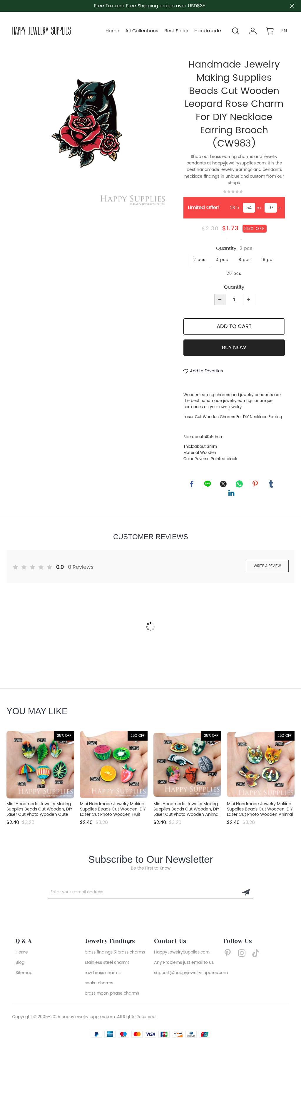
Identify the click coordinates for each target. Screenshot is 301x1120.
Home (112, 31)
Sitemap (24, 972)
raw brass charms (103, 972)
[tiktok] (257, 953)
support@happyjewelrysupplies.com (191, 972)
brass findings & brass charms (115, 952)
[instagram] (243, 953)
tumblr (271, 484)
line (207, 484)
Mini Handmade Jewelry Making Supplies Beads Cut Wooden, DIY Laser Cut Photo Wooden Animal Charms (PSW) (186, 809)
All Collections (141, 31)
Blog (20, 962)
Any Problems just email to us (184, 962)
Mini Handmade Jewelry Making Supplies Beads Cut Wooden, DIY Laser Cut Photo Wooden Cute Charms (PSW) (39, 809)
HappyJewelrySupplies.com (182, 952)
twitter (223, 484)
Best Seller (176, 31)
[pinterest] (229, 953)
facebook (191, 484)
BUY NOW (234, 347)
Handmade (207, 31)
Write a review (267, 566)
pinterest (255, 484)
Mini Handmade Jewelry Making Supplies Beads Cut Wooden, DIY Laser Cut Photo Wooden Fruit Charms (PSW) (113, 809)
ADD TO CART (234, 326)
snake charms (99, 983)
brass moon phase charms (112, 993)
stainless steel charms (107, 962)
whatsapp (239, 484)
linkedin (231, 492)
